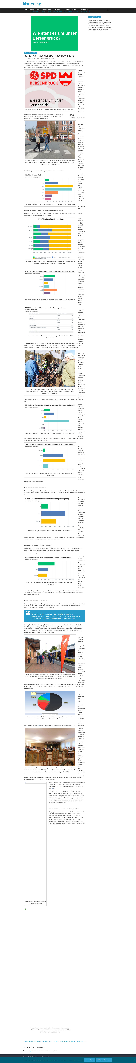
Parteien (52, 58)
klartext (37, 58)
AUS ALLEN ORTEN (34, 10)
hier (39, 725)
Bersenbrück (28, 52)
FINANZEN (57, 10)
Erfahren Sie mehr (104, 1060)
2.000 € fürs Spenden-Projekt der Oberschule (70, 1041)
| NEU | (34, 52)
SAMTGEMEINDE (46, 10)
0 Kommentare (44, 58)
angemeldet (32, 1051)
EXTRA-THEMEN (85, 10)
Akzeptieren (90, 1060)
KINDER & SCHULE (71, 10)
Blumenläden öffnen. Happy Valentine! (37, 1041)
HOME (25, 10)
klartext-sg (32, 3)
